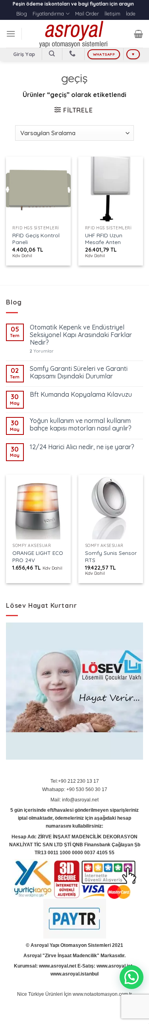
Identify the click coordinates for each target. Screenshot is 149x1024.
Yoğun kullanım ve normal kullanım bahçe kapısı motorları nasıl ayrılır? (81, 424)
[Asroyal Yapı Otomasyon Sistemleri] (74, 34)
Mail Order (87, 13)
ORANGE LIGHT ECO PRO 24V (37, 556)
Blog (21, 13)
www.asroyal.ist (114, 966)
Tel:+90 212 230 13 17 (74, 781)
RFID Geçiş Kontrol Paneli (36, 239)
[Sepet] (138, 34)
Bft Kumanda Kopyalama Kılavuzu (81, 394)
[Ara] (52, 53)
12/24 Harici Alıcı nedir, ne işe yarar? (82, 447)
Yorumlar (42, 351)
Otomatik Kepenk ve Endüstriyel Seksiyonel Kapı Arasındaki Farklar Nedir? (81, 335)
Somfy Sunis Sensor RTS (111, 556)
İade (130, 13)
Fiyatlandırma (48, 13)
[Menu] (10, 33)
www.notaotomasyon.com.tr (102, 994)
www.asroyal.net (57, 966)
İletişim (112, 13)
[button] (131, 977)
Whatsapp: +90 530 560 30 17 (74, 789)
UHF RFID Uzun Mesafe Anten (103, 239)
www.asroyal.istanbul (74, 974)
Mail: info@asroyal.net (74, 800)
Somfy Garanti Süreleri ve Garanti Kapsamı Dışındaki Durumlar (79, 372)
